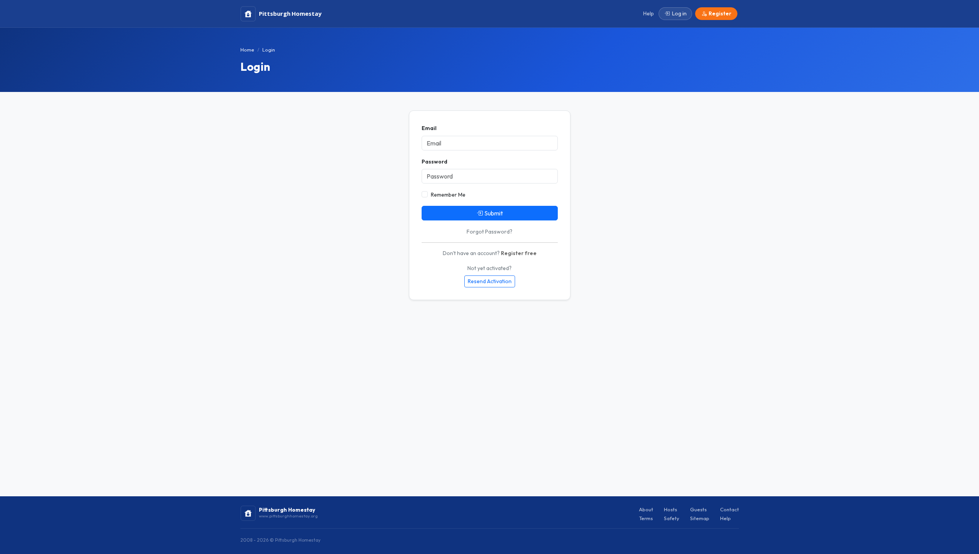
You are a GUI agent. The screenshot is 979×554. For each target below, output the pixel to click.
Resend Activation (490, 281)
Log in (679, 13)
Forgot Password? (489, 231)
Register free (519, 253)
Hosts (670, 509)
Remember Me (448, 194)
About (646, 509)
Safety (671, 518)
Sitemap (699, 518)
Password (434, 161)
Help (725, 518)
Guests (698, 509)
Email (429, 128)
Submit (493, 213)
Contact (729, 509)
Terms (646, 518)
